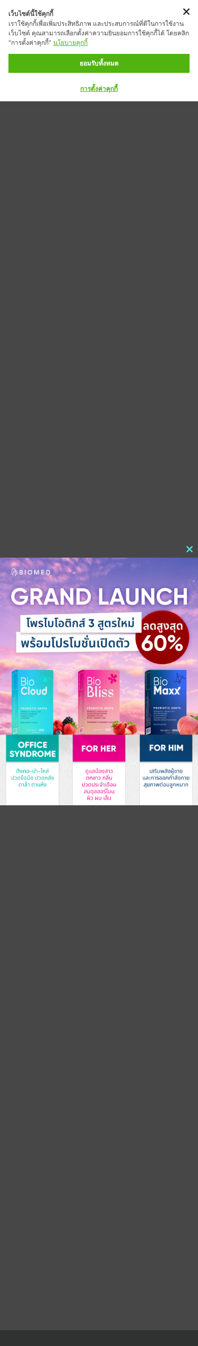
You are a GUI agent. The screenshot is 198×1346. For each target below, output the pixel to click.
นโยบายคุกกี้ (70, 42)
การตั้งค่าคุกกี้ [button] (99, 88)
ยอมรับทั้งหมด (99, 63)
